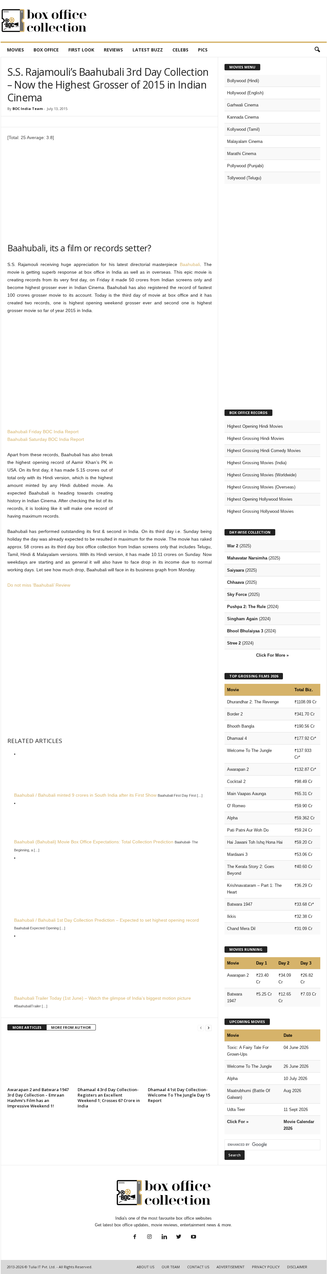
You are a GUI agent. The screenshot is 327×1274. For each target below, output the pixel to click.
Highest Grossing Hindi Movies (255, 438)
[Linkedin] (164, 1237)
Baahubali (190, 264)
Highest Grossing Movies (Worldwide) (261, 475)
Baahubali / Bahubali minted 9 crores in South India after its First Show (85, 795)
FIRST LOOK (81, 50)
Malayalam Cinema (244, 141)
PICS (203, 50)
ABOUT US (145, 1266)
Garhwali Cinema (242, 105)
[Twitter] (178, 1237)
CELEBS (180, 50)
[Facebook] (134, 1237)
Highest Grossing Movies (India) (256, 462)
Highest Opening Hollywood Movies (260, 499)
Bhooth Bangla (240, 726)
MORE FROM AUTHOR (71, 1027)
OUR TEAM (171, 1266)
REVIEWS (113, 50)
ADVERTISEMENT (231, 1266)
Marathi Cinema (241, 153)
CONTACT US (198, 1266)
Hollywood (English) (245, 92)
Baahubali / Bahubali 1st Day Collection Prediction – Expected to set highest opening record (106, 920)
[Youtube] (193, 1237)
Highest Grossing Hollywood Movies (260, 511)
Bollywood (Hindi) (243, 80)
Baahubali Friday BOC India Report (43, 431)
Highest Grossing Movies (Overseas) (261, 487)
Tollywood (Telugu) (244, 178)
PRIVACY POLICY (266, 1266)
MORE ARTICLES (27, 1027)
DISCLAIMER (297, 1266)
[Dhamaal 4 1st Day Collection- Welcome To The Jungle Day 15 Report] (180, 1061)
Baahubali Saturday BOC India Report (45, 439)
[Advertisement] (210, 20)
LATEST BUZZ (148, 50)
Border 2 (235, 714)
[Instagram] (149, 1237)
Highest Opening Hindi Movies (255, 426)
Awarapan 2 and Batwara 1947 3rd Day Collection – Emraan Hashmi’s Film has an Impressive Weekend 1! (38, 1098)
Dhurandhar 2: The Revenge (253, 702)
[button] (317, 50)
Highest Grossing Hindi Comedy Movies (264, 450)
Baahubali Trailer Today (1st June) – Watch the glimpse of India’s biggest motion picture (102, 998)
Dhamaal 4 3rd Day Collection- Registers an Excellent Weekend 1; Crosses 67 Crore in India (109, 1098)
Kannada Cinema (243, 117)
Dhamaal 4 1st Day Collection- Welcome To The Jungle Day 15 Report (179, 1095)
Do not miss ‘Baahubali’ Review (38, 585)
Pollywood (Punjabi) (245, 165)
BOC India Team (27, 108)
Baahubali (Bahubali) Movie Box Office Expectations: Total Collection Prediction (93, 841)
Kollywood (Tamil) (243, 129)
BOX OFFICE (46, 50)
